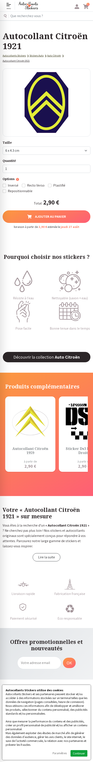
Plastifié (59, 185)
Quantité (9, 161)
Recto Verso (36, 185)
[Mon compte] (76, 7)
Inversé (13, 185)
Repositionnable (20, 191)
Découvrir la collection (46, 357)
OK (69, 663)
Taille (7, 142)
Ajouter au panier (50, 216)
